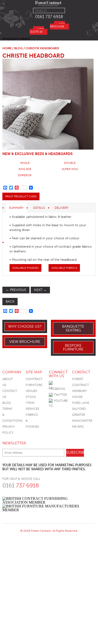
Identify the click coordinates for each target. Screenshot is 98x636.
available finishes (25, 268)
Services (32, 409)
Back (10, 302)
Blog (6, 403)
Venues (31, 391)
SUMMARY (16, 208)
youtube (60, 400)
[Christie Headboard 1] (47, 104)
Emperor (25, 175)
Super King (70, 169)
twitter (60, 394)
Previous (16, 290)
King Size (25, 169)
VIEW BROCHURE (57, 25)
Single (25, 163)
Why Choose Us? (25, 326)
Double (70, 163)
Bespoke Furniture (73, 347)
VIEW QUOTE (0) (37, 30)
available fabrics (64, 268)
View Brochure (24, 341)
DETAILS (39, 208)
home (7, 48)
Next (40, 290)
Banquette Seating (73, 328)
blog (18, 48)
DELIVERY (61, 208)
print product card (21, 196)
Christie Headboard (33, 55)
